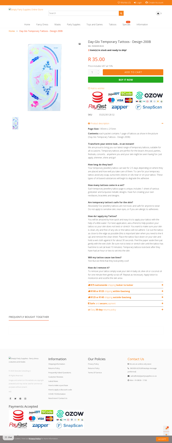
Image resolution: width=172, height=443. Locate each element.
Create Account (155, 2)
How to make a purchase (58, 385)
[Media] (79, 44)
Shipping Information (56, 364)
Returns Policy (54, 368)
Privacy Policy (93, 364)
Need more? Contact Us (57, 398)
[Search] (121, 13)
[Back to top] (166, 435)
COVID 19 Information (57, 394)
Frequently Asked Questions (59, 372)
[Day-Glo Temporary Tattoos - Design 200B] (46, 77)
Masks (57, 24)
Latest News (53, 381)
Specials (126, 24)
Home (27, 24)
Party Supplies (73, 24)
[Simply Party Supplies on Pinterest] (20, 398)
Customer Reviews (55, 377)
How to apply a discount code (60, 389)
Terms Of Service (95, 372)
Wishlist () (126, 2)
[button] (98, 73)
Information (142, 24)
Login (139, 2)
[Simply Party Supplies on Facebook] (10, 398)
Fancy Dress (42, 24)
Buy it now (126, 79)
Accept (162, 439)
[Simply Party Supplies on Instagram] (25, 398)
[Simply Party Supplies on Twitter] (15, 398)
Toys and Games (95, 24)
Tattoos (112, 24)
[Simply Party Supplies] (26, 13)
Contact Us (136, 359)
